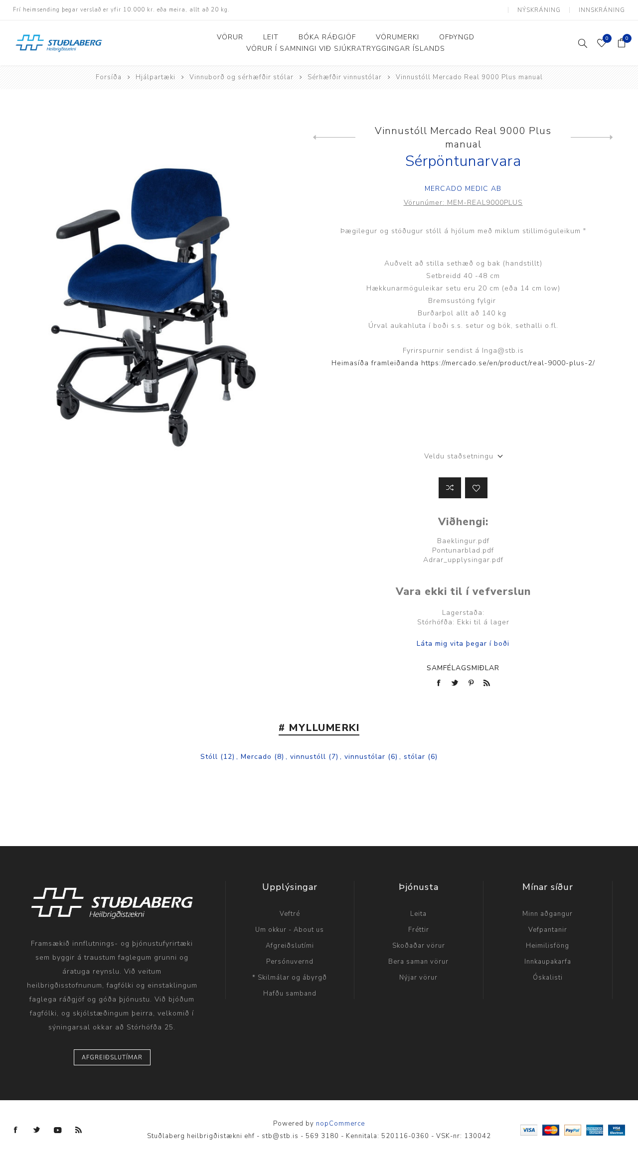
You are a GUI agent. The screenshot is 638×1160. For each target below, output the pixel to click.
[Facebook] (16, 1130)
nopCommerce (340, 1123)
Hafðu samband (290, 993)
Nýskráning (539, 10)
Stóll (209, 756)
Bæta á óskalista (476, 487)
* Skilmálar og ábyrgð (289, 977)
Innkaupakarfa (547, 961)
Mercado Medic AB (463, 188)
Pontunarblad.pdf (463, 550)
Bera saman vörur (418, 961)
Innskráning (602, 10)
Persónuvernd (290, 961)
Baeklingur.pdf (463, 541)
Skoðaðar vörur (418, 945)
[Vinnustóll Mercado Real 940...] (334, 138)
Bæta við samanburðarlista (450, 487)
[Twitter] (37, 1130)
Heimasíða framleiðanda (376, 363)
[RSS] (79, 1130)
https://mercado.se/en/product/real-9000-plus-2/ (508, 363)
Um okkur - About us (289, 929)
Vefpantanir (547, 929)
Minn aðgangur (547, 913)
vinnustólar (364, 756)
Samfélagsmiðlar (463, 668)
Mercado (256, 756)
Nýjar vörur (418, 977)
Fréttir (418, 929)
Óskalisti (548, 977)
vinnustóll (308, 756)
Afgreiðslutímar (112, 1057)
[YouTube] (58, 1130)
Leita (418, 913)
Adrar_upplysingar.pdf (463, 560)
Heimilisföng (547, 945)
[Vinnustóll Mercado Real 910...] (592, 138)
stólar (414, 756)
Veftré (290, 913)
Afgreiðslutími (290, 945)
